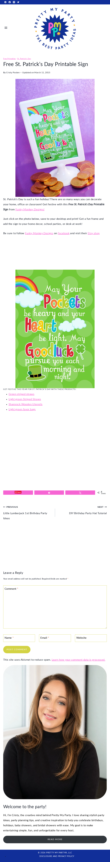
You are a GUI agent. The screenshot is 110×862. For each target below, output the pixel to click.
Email (44, 638)
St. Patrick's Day (24, 59)
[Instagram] (14, 2)
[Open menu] (6, 27)
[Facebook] (10, 2)
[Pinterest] (5, 2)
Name (9, 638)
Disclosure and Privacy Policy (56, 856)
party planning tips (22, 820)
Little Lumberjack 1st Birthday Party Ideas (25, 513)
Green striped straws (21, 394)
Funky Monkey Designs (39, 233)
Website (81, 638)
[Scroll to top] (103, 851)
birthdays (97, 820)
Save (19, 492)
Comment (11, 589)
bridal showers (47, 825)
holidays (8, 825)
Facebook (63, 233)
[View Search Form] (104, 27)
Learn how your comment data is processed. (78, 659)
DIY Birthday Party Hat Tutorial (88, 510)
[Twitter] (18, 2)
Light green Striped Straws (25, 399)
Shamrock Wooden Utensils (26, 404)
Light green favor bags (22, 409)
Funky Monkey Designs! (29, 209)
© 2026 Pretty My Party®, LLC (55, 853)
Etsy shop (94, 233)
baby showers (23, 825)
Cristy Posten (13, 72)
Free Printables (9, 59)
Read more (55, 839)
